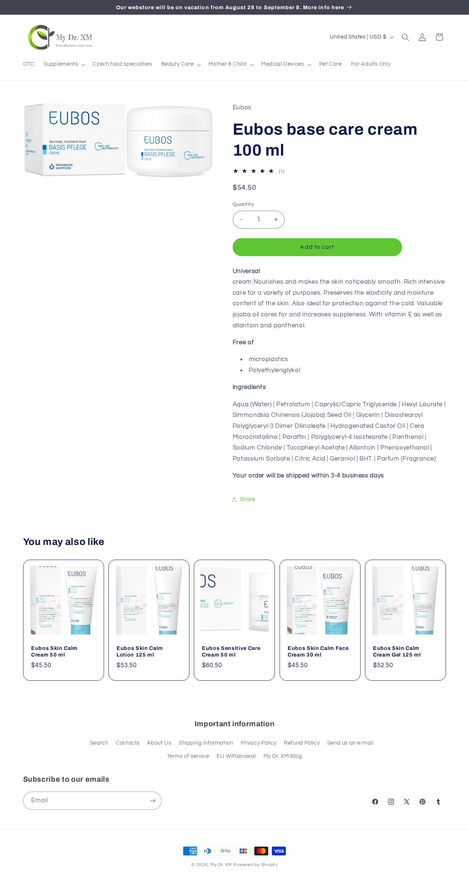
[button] (63, 65)
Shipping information (206, 743)
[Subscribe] (152, 801)
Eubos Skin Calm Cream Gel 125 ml (397, 651)
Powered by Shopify (255, 865)
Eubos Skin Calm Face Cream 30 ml (318, 651)
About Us (159, 743)
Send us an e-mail (350, 743)
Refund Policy (302, 743)
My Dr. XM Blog (282, 756)
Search (99, 743)
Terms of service (188, 756)
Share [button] (247, 499)
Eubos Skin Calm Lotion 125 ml (140, 651)
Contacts (128, 743)
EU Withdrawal (236, 756)
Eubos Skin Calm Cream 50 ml (54, 651)
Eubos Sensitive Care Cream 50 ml (231, 651)
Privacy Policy (259, 743)
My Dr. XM (221, 865)
